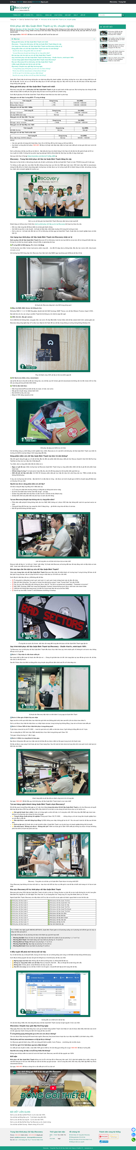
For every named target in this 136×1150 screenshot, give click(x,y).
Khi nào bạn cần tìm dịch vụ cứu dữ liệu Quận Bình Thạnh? (31, 55)
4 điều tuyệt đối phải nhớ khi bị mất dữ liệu (26, 64)
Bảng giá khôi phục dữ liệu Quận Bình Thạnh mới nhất (30, 42)
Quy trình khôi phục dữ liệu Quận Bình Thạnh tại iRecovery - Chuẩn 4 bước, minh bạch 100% (43, 57)
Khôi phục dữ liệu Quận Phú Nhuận (60, 909)
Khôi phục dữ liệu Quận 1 (20, 900)
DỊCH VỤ (39, 15)
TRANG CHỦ (17, 15)
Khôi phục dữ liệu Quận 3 (20, 905)
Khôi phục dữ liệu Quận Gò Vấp (59, 905)
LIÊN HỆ (82, 15)
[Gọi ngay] (133, 1139)
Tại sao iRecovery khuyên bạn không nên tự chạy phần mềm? (31, 53)
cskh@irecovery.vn (20, 1137)
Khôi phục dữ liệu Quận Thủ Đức (60, 900)
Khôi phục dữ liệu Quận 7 (20, 913)
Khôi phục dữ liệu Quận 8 (20, 915)
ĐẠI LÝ (76, 15)
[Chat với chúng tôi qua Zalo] (133, 1134)
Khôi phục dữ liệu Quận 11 (20, 922)
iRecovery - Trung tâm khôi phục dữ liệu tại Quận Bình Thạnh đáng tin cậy (36, 44)
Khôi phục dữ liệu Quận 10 (20, 920)
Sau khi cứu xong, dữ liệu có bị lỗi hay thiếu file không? (29, 75)
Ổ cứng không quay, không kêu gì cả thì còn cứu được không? (32, 68)
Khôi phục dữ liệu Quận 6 (20, 911)
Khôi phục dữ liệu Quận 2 (20, 903)
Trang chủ (13, 19)
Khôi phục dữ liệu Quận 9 (20, 917)
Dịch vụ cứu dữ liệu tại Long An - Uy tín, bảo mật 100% (26, 1119)
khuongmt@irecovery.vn (34, 1137)
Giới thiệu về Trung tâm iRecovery (80, 1135)
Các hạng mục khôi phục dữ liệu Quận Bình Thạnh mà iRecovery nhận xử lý (37, 46)
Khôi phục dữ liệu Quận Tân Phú (60, 907)
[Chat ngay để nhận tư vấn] (133, 1129)
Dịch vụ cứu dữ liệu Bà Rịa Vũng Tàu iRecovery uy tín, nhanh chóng (30, 1122)
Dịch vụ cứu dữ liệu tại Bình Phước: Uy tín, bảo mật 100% (27, 1115)
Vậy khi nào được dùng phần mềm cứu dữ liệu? (27, 51)
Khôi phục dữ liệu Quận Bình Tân (60, 903)
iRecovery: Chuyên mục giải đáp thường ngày (27, 66)
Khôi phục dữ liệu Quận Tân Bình (60, 911)
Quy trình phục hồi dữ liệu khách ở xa (81, 1139)
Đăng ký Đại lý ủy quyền (77, 1142)
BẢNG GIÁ (48, 15)
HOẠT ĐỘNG (58, 15)
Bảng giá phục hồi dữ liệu (78, 1137)
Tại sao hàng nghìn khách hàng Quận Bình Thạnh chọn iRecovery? (34, 60)
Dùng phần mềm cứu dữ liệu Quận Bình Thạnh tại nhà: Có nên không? (35, 48)
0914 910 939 (36, 2)
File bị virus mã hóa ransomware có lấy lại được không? (29, 71)
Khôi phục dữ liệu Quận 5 (20, 909)
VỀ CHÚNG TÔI (28, 15)
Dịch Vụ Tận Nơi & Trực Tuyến (28, 19)
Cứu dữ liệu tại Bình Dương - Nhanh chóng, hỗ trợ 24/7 (27, 1124)
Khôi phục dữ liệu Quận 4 (20, 907)
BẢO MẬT (68, 15)
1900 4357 (19, 2)
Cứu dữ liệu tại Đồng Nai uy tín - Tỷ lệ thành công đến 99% (28, 1117)
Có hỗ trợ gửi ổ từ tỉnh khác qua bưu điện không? (28, 73)
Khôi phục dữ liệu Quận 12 (20, 924)
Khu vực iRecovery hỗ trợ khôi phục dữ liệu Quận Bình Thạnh (32, 62)
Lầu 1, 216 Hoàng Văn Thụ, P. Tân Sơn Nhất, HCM (29, 1139)
